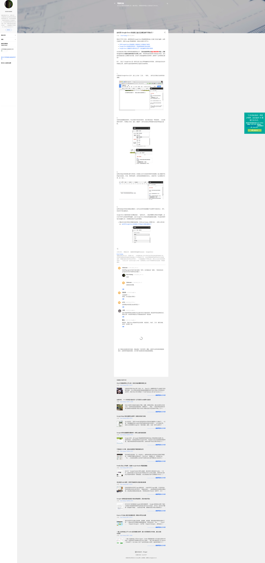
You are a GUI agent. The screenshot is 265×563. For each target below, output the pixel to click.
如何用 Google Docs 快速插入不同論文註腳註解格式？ (137, 224)
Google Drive (149, 252)
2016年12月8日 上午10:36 (133, 267)
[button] (165, 33)
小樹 (123, 310)
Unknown (124, 267)
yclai (123, 302)
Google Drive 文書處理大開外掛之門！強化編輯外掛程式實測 (136, 48)
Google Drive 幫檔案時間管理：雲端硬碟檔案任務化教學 (134, 46)
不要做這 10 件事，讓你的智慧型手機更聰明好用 (130, 449)
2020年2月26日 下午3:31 (130, 302)
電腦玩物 (120, 3)
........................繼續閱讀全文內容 (156, 395)
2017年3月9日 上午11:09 (138, 274)
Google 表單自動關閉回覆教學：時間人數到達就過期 (131, 432)
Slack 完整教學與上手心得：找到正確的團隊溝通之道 (131, 383)
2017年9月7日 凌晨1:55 (131, 292)
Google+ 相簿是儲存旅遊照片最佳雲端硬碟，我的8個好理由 (133, 498)
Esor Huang (129, 274)
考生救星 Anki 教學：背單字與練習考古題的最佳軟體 (131, 482)
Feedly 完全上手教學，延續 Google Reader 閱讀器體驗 (132, 465)
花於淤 (124, 292)
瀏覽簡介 (8, 29)
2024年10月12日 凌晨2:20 (130, 320)
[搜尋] (167, 4)
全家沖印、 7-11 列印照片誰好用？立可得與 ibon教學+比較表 (134, 399)
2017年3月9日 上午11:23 (137, 282)
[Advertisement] (141, 18)
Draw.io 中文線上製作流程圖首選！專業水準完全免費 (131, 515)
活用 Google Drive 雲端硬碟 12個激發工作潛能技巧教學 (134, 44)
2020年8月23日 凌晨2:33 (130, 310)
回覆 (123, 289)
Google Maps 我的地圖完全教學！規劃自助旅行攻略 (131, 416)
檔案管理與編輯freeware (137, 252)
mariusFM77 (144, 554)
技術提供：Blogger (142, 552)
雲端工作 (126, 252)
